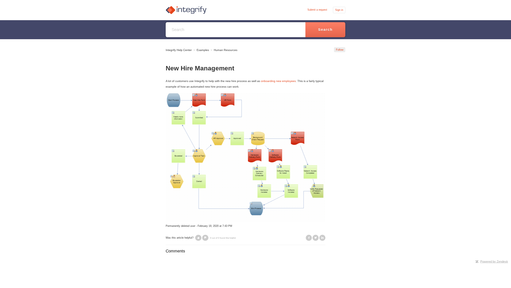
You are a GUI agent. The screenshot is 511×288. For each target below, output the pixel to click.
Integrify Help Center (179, 50)
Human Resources (225, 50)
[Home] (186, 9)
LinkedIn (322, 238)
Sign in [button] (339, 9)
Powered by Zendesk (494, 261)
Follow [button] (339, 49)
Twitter (316, 238)
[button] (198, 238)
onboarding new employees (278, 81)
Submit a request (317, 9)
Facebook (309, 238)
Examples (203, 50)
